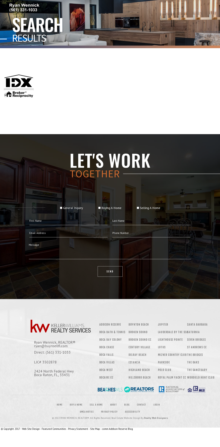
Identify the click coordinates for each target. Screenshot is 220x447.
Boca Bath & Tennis (112, 332)
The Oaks (193, 362)
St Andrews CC (197, 347)
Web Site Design (31, 428)
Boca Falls (106, 355)
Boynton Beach (139, 324)
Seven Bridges (196, 339)
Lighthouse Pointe (170, 339)
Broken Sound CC (140, 339)
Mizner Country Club (172, 355)
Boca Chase (106, 347)
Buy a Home (76, 404)
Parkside (164, 362)
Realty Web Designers (156, 418)
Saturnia (193, 332)
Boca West (106, 370)
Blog (127, 404)
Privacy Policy (109, 411)
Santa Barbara (197, 324)
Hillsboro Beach (140, 377)
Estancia (134, 362)
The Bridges (195, 355)
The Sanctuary (197, 370)
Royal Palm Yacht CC (172, 377)
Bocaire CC (106, 377)
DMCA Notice (87, 411)
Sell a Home (96, 404)
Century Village (139, 347)
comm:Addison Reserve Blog (117, 428)
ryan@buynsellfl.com (51, 345)
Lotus (162, 347)
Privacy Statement (78, 428)
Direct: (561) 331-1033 (52, 352)
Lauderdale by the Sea (173, 332)
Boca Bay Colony (110, 339)
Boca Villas (107, 362)
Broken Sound (138, 332)
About (113, 404)
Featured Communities (54, 428)
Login (156, 404)
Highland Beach (139, 370)
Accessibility (132, 411)
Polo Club (164, 370)
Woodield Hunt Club (200, 377)
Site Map (95, 428)
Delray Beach (137, 355)
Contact (141, 404)
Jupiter (163, 324)
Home (59, 404)
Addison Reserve (110, 324)
